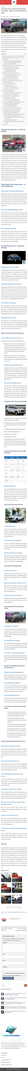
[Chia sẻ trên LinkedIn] (20, 907)
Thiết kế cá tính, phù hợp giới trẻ (11, 86)
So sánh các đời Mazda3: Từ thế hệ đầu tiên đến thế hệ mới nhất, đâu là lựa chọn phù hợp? (16, 1007)
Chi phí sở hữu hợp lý (9, 85)
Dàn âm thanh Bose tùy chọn (10, 71)
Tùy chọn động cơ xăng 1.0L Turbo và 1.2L (13, 74)
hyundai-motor (17, 16)
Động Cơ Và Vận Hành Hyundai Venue (11, 72)
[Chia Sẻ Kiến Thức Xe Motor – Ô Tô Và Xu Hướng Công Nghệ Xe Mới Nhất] (14, 2)
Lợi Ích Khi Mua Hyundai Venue (9, 83)
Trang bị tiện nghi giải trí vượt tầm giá (12, 68)
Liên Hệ (3, 1057)
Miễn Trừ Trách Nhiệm (6, 1064)
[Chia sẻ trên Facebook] (10, 907)
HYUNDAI (3, 7)
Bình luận (5, 942)
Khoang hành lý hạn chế (9, 91)
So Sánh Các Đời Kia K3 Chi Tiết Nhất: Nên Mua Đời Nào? (15, 1011)
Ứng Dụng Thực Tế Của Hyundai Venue (11, 95)
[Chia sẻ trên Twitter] (13, 907)
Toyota (23, 457)
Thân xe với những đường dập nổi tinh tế (13, 62)
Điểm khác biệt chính (9, 82)
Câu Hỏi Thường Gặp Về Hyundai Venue (11, 109)
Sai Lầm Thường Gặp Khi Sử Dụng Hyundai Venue (13, 101)
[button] (2, 2)
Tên (4, 954)
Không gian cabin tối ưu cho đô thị (11, 66)
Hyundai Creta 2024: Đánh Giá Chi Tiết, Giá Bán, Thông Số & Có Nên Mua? (20, 928)
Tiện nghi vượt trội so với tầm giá (11, 88)
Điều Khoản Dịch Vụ (6, 1062)
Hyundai (3, 35)
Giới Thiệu (3, 1055)
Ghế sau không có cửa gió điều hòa (11, 94)
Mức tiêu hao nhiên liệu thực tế (11, 77)
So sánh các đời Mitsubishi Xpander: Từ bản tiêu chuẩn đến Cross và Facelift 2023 (15, 1003)
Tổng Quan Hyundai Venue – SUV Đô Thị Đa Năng (13, 56)
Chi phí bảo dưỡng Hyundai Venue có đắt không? (15, 114)
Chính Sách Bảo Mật (6, 1060)
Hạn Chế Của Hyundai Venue (9, 89)
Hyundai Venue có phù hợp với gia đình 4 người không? (15, 122)
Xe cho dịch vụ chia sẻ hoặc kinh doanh (12, 100)
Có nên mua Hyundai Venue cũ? (12, 119)
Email (4, 960)
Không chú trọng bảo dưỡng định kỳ (12, 103)
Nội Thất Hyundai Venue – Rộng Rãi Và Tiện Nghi (13, 65)
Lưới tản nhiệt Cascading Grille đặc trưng (13, 60)
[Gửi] (25, 985)
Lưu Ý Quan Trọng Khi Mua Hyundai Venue (12, 108)
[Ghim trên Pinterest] (18, 907)
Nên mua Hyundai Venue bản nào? (12, 112)
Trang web (5, 966)
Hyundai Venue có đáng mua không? (12, 111)
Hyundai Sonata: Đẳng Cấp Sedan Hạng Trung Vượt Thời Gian (7, 928)
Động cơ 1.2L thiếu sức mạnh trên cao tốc (13, 92)
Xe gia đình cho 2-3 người (10, 97)
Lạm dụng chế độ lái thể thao (11, 106)
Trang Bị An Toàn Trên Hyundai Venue (10, 79)
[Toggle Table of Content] (24, 54)
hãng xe (20, 156)
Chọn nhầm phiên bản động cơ (11, 104)
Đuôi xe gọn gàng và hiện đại (10, 63)
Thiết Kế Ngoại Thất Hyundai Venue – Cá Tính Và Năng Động (13, 58)
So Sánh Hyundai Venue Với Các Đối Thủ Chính (13, 80)
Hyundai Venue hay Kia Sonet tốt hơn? (13, 115)
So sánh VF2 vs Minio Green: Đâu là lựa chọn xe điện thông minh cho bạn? (15, 994)
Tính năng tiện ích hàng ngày (10, 69)
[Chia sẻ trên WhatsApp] (8, 907)
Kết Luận (5, 124)
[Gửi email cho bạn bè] (15, 907)
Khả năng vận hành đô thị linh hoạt (11, 75)
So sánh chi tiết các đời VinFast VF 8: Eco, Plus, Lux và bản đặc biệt (16, 998)
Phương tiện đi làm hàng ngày (11, 98)
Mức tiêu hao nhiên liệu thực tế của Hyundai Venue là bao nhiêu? (15, 118)
